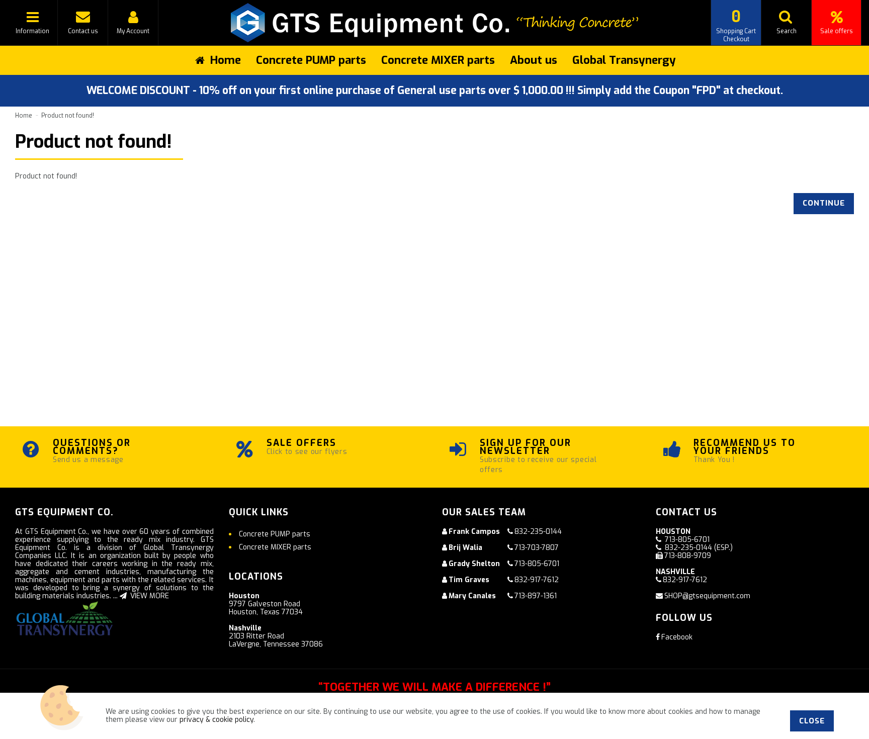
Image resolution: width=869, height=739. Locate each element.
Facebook (676, 637)
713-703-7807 (536, 547)
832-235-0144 (538, 531)
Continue (824, 203)
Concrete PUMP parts (311, 60)
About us (533, 60)
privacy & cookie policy (216, 719)
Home (23, 116)
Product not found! (67, 116)
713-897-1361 (535, 596)
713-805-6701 (536, 564)
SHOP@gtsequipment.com (707, 596)
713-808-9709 (687, 556)
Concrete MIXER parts (438, 60)
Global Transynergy (624, 60)
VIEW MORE (148, 596)
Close (812, 721)
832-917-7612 (536, 580)
